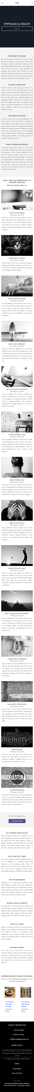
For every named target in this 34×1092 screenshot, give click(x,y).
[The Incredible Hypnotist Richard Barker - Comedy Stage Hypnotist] (17, 3)
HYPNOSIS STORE (17, 821)
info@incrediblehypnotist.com (19, 1039)
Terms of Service (17, 1073)
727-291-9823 (18, 1030)
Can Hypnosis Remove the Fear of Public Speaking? (17, 1050)
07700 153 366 (18, 1034)
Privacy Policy (17, 1069)
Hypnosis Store (17, 28)
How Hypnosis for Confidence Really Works (17, 1059)
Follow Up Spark (26, 1085)
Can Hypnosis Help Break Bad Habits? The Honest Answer (17, 1054)
